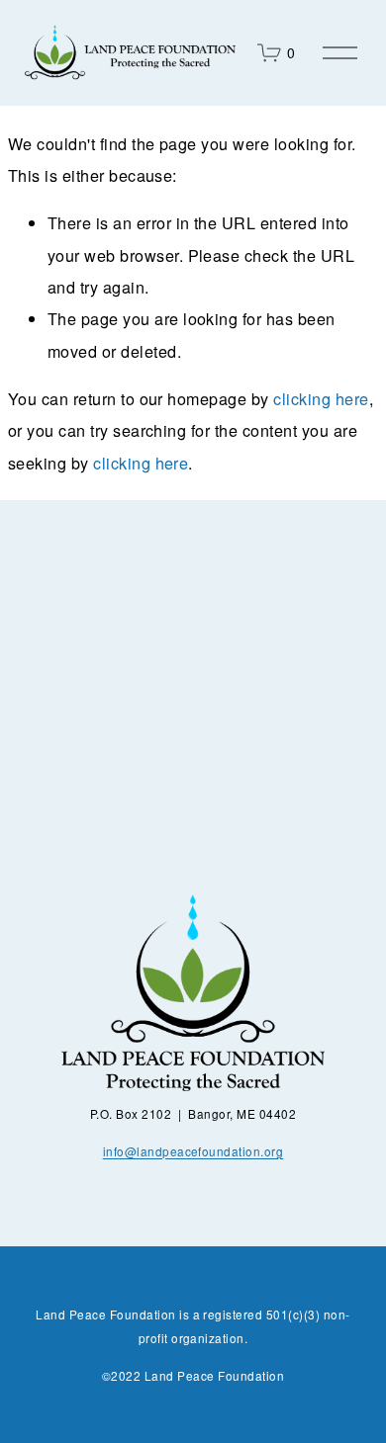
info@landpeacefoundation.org (193, 1151)
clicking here (320, 398)
